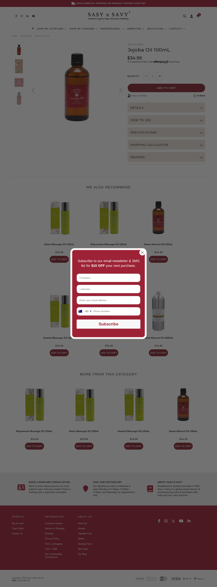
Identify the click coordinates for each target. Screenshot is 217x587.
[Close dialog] (142, 252)
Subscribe (108, 324)
